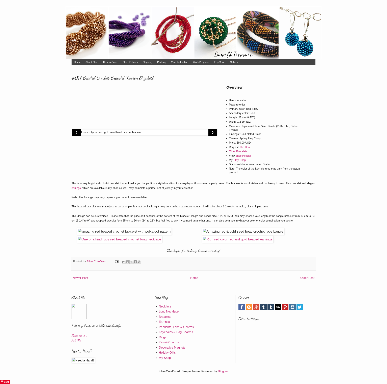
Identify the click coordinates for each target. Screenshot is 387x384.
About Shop (91, 62)
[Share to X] (131, 262)
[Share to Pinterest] (139, 262)
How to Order (110, 62)
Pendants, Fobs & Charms (176, 327)
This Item (245, 147)
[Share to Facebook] (135, 262)
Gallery (234, 62)
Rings (162, 337)
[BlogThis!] (128, 262)
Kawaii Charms (169, 342)
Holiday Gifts (167, 352)
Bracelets (165, 316)
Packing (161, 62)
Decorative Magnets (172, 347)
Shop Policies (130, 62)
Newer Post (80, 277)
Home (77, 62)
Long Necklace (169, 311)
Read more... (79, 335)
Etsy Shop (219, 62)
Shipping (147, 62)
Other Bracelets (238, 151)
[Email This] (124, 262)
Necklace (165, 306)
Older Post (307, 277)
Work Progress (201, 62)
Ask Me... (77, 340)
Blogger (223, 371)
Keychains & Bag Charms (176, 332)
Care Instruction (179, 62)
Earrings (164, 321)
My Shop (165, 357)
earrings (76, 187)
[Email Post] (116, 261)
